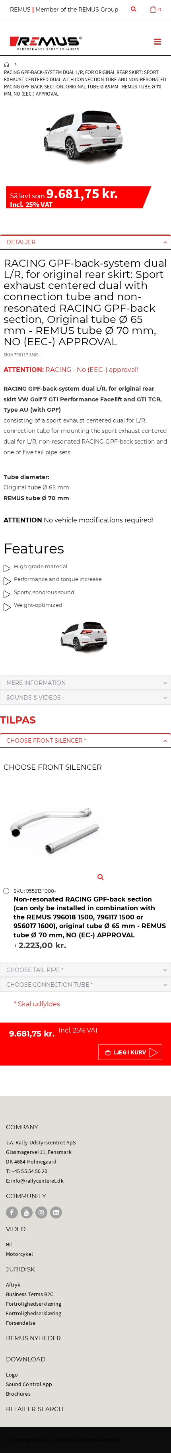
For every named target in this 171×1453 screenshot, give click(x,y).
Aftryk (13, 1284)
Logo (12, 1374)
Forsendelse (20, 1322)
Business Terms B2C (29, 1294)
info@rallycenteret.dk (37, 1180)
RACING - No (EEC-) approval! (71, 370)
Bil (9, 1244)
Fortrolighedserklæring (33, 1303)
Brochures (18, 1393)
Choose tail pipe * (34, 970)
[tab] (85, 242)
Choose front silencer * (46, 740)
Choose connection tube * (49, 984)
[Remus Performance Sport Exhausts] (46, 43)
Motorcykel (19, 1253)
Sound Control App (29, 1384)
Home (7, 64)
